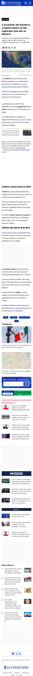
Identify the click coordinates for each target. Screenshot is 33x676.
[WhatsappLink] (16, 393)
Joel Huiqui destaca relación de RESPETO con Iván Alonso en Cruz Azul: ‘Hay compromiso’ (21, 501)
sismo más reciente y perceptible (14, 233)
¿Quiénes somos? (7, 673)
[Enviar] (26, 384)
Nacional (5, 19)
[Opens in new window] (6, 516)
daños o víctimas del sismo (18, 308)
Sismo (5, 317)
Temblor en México (24, 317)
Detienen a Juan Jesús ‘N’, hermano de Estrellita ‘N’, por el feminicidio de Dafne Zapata (21, 534)
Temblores (13, 317)
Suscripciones (25, 673)
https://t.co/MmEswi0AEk (17, 148)
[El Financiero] (11, 3)
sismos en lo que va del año (21, 120)
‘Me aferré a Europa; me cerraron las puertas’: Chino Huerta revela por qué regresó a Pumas (21, 491)
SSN (16, 321)
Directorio (16, 673)
